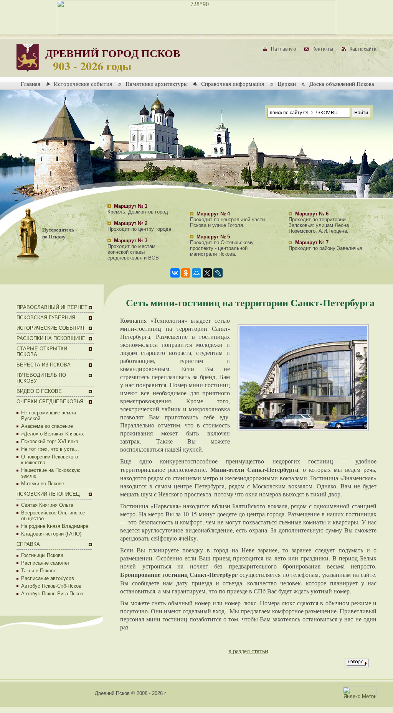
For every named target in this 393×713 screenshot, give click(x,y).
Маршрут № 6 (312, 214)
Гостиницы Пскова (42, 555)
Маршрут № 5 (213, 237)
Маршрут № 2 (130, 223)
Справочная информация (232, 83)
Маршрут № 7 (312, 242)
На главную (283, 49)
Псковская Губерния (46, 317)
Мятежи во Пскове (42, 483)
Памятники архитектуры (156, 83)
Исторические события (83, 83)
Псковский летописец (48, 494)
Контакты (322, 49)
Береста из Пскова (44, 365)
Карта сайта (363, 49)
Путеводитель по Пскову (58, 233)
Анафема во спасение (47, 426)
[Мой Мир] (196, 273)
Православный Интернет (52, 307)
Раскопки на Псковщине (51, 338)
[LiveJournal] (218, 273)
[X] (207, 273)
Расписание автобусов (47, 578)
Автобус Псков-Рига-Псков (52, 593)
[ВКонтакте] (175, 273)
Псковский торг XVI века (49, 441)
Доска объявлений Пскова (341, 83)
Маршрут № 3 (130, 240)
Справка (28, 544)
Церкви (286, 83)
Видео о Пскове (39, 391)
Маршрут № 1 (130, 206)
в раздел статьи (248, 651)
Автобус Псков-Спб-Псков (51, 586)
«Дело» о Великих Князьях (52, 434)
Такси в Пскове (38, 570)
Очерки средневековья (50, 401)
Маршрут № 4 (213, 214)
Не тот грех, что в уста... (50, 449)
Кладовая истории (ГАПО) (51, 534)
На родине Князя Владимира (54, 526)
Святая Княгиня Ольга (47, 505)
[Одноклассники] (185, 273)
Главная (30, 83)
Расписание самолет (45, 563)
